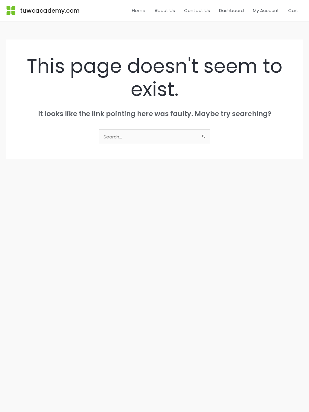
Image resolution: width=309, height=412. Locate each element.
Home (138, 10)
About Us (164, 10)
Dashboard (231, 10)
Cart (293, 10)
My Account (266, 10)
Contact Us (197, 10)
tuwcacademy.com (50, 10)
